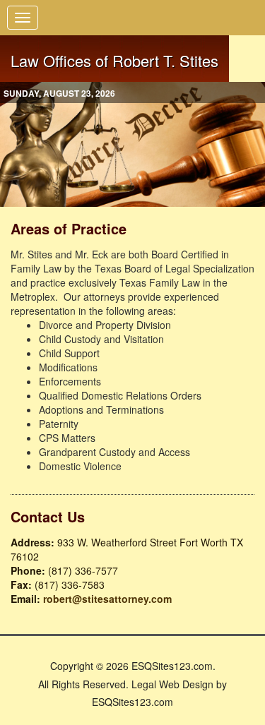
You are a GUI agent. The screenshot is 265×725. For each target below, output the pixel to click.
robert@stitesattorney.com (107, 599)
